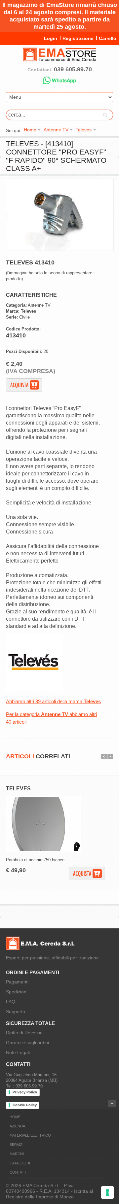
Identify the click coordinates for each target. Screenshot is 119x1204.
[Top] (112, 1103)
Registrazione (78, 38)
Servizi (16, 1145)
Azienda (17, 1126)
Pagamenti (17, 981)
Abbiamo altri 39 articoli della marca (53, 701)
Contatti (18, 1172)
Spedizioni (16, 991)
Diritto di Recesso (24, 1032)
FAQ (10, 1001)
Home (15, 1117)
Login (50, 38)
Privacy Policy (25, 1092)
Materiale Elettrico (30, 1135)
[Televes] (34, 689)
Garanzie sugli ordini (27, 1042)
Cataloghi (20, 1163)
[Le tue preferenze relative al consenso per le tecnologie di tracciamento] (107, 1192)
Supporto (15, 1011)
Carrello (107, 38)
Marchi (17, 1154)
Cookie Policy (25, 1105)
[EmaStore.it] (59, 58)
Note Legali (18, 1052)
